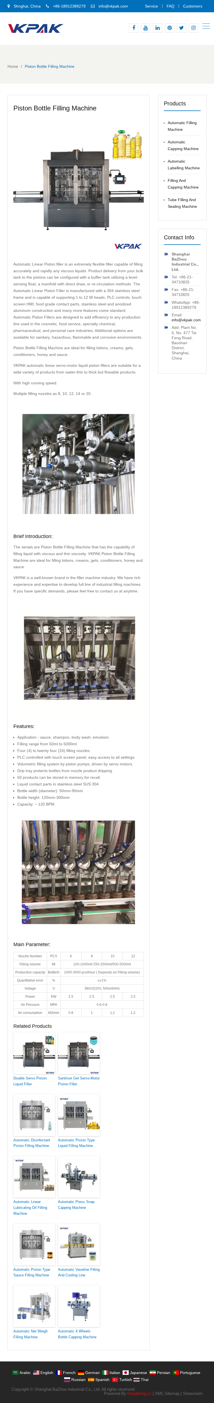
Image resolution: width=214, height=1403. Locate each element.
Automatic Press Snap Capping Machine (76, 1205)
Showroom (193, 1393)
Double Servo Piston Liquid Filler (30, 1081)
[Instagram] (193, 28)
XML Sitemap (167, 1393)
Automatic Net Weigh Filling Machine (30, 1334)
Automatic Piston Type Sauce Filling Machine (31, 1272)
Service (151, 6)
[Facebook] (133, 28)
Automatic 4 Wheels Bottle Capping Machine (77, 1334)
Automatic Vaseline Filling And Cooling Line (79, 1272)
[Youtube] (145, 28)
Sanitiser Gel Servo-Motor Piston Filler (79, 1081)
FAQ (170, 6)
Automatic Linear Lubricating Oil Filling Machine (30, 1208)
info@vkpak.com (113, 6)
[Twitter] (181, 28)
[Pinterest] (169, 28)
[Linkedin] (157, 28)
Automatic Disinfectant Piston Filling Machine (31, 1143)
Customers (192, 6)
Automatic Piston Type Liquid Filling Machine (76, 1143)
